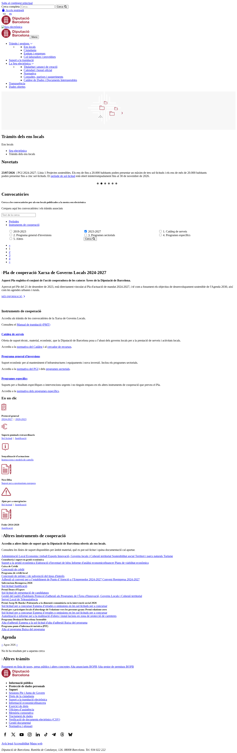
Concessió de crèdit (12, 569)
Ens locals (30, 46)
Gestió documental (20, 722)
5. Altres (18, 238)
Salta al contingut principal (17, 3)
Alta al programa (11, 629)
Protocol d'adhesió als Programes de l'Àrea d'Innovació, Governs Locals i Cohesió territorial (88, 596)
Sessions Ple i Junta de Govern (27, 692)
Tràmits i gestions (19, 43)
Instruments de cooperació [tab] (24, 224)
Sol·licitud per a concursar (17, 606)
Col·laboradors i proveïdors (40, 56)
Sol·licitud (6, 438)
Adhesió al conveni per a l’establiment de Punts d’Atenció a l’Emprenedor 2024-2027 (51, 579)
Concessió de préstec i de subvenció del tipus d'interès (32, 576)
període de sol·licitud (63, 176)
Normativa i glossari (20, 726)
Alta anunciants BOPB (83, 666)
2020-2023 (20, 419)
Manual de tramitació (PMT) (33, 324)
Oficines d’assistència (21, 709)
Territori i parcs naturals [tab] (149, 556)
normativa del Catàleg (29, 346)
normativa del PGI (27, 368)
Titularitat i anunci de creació (40, 66)
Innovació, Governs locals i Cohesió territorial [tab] (85, 556)
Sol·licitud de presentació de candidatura (25, 592)
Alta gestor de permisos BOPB (116, 666)
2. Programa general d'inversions (32, 235)
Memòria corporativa (21, 712)
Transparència (17, 83)
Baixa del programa (75, 622)
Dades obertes (17, 86)
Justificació (20, 438)
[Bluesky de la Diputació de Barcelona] (70, 737)
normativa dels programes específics (38, 391)
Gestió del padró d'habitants (18, 596)
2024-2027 (7, 419)
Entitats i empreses (34, 53)
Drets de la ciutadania (21, 696)
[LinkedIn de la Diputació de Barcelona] (37, 737)
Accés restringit (14, 10)
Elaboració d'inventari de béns (54, 562)
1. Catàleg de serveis (175, 231)
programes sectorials (58, 368)
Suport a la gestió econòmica (18, 562)
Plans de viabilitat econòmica (132, 562)
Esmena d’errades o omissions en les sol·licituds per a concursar (70, 606)
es (10, 13)
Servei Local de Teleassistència (19, 599)
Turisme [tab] (168, 556)
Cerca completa (10, 6)
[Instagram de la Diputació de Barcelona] (29, 737)
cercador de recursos (59, 346)
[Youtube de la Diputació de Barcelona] (21, 737)
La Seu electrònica (20, 63)
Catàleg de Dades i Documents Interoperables (50, 80)
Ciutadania (30, 50)
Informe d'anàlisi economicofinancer (93, 562)
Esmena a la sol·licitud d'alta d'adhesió (41, 622)
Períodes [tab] (14, 221)
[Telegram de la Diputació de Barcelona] (54, 737)
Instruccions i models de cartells (17, 459)
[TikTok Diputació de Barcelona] (46, 737)
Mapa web (36, 743)
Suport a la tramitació (21, 60)
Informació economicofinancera (27, 702)
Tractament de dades (21, 716)
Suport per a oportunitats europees (18, 483)
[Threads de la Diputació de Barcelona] (62, 737)
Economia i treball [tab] (37, 556)
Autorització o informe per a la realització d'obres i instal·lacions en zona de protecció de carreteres (58, 616)
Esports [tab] (53, 556)
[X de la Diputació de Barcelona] (13, 737)
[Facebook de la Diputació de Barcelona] (5, 737)
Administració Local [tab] (13, 556)
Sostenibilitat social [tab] (123, 556)
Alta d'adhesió (10, 622)
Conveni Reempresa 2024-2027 (121, 579)
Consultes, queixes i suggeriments (43, 76)
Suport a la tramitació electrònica (28, 699)
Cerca (88, 238)
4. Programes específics (176, 235)
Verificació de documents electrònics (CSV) (34, 719)
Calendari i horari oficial (38, 70)
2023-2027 (94, 231)
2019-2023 (19, 231)
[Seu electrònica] (11, 26)
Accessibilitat (21, 743)
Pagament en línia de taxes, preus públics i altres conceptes (35, 666)
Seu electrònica (18, 150)
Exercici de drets (18, 706)
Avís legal (7, 743)
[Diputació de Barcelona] (15, 23)
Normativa (30, 73)
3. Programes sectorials (101, 235)
